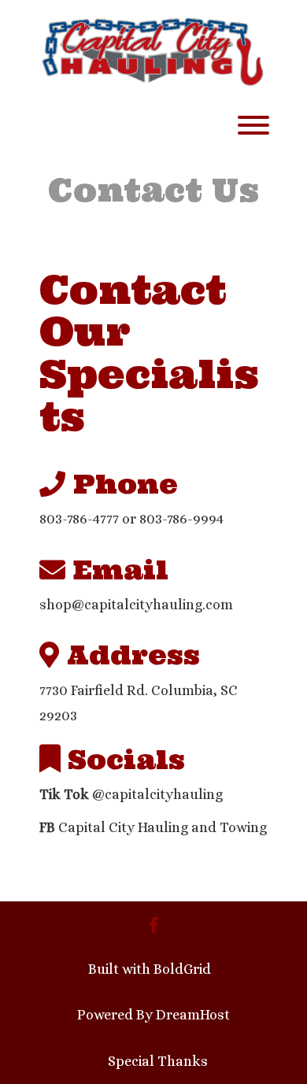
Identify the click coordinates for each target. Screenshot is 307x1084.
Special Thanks (158, 1061)
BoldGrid (182, 969)
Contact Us (153, 190)
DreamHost (193, 1015)
